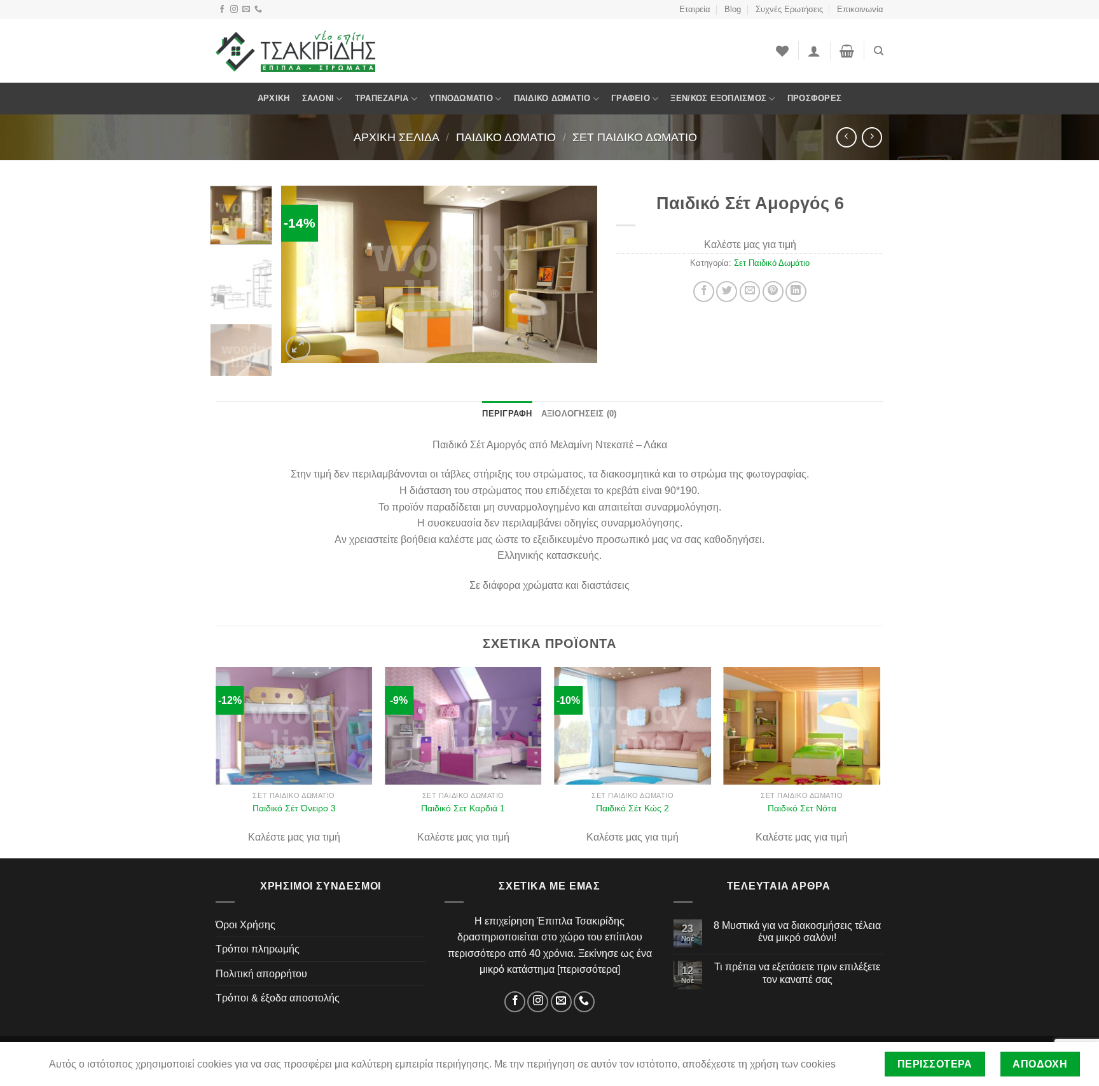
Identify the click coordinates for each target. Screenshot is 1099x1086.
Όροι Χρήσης (245, 924)
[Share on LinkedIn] (795, 291)
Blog (732, 9)
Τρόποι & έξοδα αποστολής (278, 998)
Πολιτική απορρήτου (261, 973)
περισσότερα (589, 969)
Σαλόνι (318, 98)
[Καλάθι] (847, 51)
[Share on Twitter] (726, 291)
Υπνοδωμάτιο (461, 98)
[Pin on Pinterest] (773, 291)
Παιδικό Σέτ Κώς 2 (632, 808)
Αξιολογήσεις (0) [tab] (579, 413)
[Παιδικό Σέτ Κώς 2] (632, 726)
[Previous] (303, 274)
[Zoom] (298, 347)
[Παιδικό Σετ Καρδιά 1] (463, 726)
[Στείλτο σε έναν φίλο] (750, 291)
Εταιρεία (694, 9)
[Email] (246, 9)
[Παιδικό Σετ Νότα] (802, 726)
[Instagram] (234, 9)
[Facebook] (222, 9)
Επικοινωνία (860, 9)
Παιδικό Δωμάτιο (552, 98)
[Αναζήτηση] (878, 51)
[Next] (574, 274)
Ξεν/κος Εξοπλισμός (718, 98)
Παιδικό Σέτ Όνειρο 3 (294, 808)
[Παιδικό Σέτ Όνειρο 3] (294, 726)
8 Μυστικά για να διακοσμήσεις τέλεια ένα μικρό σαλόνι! (797, 931)
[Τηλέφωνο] (258, 9)
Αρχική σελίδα (396, 137)
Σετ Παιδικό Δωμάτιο (634, 137)
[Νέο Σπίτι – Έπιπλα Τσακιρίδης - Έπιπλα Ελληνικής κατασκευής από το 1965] (295, 51)
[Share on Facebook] (703, 291)
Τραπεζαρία (382, 98)
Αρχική (274, 98)
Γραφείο (630, 98)
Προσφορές (814, 98)
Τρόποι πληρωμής (258, 949)
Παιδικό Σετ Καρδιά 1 (463, 808)
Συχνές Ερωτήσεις (789, 9)
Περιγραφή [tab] (507, 413)
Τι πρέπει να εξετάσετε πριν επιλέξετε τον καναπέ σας (797, 972)
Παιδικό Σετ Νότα (802, 808)
